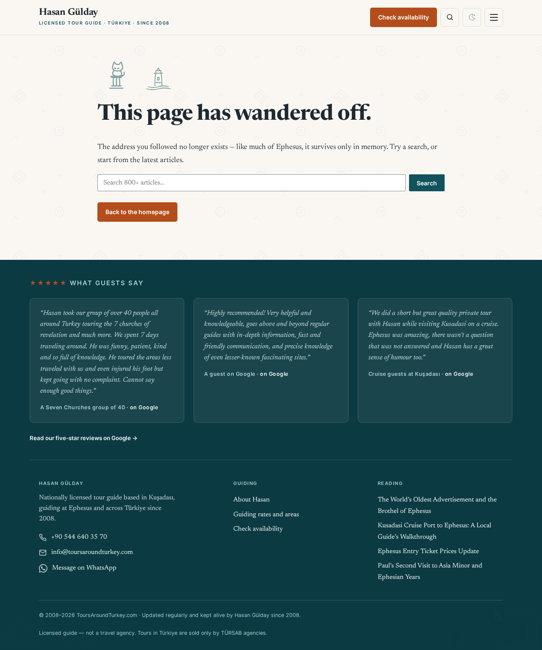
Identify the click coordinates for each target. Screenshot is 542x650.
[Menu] (493, 17)
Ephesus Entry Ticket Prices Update (428, 551)
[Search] (449, 17)
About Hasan (251, 500)
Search (427, 183)
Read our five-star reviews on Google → (84, 438)
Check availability (403, 17)
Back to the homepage (137, 211)
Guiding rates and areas (266, 515)
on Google (144, 407)
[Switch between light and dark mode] (471, 17)
